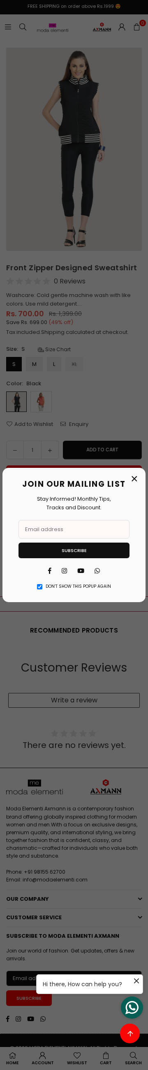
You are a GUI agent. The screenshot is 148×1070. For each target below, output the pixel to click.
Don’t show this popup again (78, 586)
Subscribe (74, 550)
